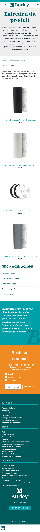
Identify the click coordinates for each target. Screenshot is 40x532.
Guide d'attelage (8, 434)
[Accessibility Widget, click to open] (3, 528)
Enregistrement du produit (11, 447)
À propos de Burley (9, 408)
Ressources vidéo (8, 451)
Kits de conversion (8, 273)
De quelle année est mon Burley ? (14, 444)
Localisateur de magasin (10, 485)
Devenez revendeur (9, 478)
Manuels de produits (9, 449)
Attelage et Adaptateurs (10, 278)
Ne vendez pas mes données (12, 423)
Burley (18, 521)
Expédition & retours (9, 437)
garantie (5, 439)
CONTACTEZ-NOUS (20, 508)
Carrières (5, 415)
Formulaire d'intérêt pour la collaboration (17, 483)
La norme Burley (8, 413)
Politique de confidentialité (12, 418)
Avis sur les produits (9, 468)
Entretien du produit (17, 60)
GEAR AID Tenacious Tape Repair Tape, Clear (20, 165)
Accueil (4, 60)
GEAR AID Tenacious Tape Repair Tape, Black (20, 120)
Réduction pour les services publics (14, 475)
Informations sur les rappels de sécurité (16, 442)
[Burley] (20, 5)
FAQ (3, 432)
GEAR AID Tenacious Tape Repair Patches (20, 211)
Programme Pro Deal (9, 473)
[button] (5, 5)
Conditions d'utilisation (10, 420)
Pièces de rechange (9, 283)
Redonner (5, 410)
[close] (38, 1)
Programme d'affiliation (10, 471)
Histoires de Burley (8, 466)
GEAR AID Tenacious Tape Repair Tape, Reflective (20, 256)
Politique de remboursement (12, 456)
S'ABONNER (28, 387)
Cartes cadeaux (7, 294)
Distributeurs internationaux (12, 480)
